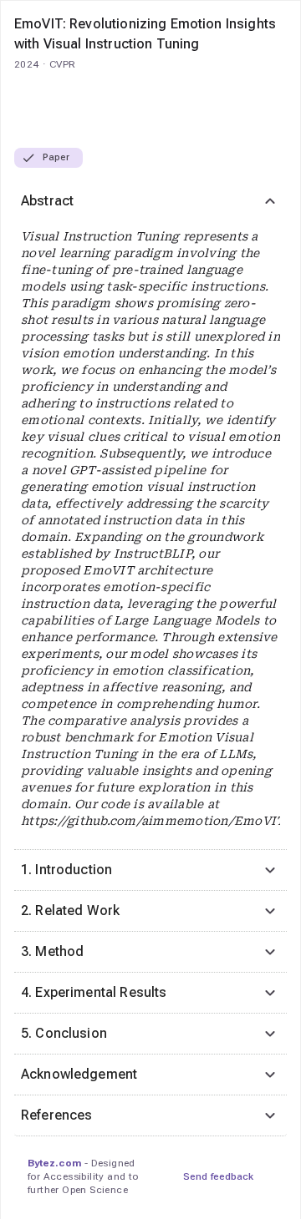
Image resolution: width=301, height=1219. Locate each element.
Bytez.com (54, 1163)
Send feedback (218, 1176)
